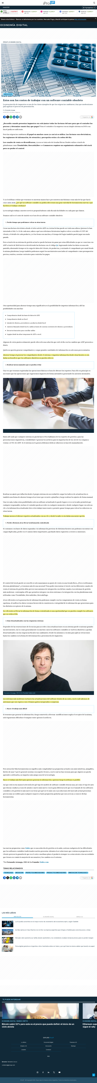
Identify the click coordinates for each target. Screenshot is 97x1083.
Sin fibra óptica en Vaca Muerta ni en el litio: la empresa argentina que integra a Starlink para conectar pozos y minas (52, 930)
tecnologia (8, 873)
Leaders (23, 1049)
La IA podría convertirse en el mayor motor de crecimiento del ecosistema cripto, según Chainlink (46, 922)
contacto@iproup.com (8, 1065)
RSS (48, 1056)
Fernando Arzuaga (10, 110)
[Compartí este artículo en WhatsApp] (10, 117)
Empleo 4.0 (23, 1046)
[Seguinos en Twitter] (54, 1072)
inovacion (19, 873)
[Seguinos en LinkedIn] (48, 1072)
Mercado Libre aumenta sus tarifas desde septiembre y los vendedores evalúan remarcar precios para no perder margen (54, 938)
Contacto (48, 1049)
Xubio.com (44, 862)
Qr (57, 245)
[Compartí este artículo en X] (7, 117)
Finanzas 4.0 (73, 1042)
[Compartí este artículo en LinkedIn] (14, 117)
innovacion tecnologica (78, 873)
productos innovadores (56, 873)
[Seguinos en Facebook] (43, 1072)
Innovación (48, 1046)
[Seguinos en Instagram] (37, 1072)
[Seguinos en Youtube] (59, 1072)
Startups (73, 1046)
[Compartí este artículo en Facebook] (4, 117)
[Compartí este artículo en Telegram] (17, 117)
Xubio (27, 848)
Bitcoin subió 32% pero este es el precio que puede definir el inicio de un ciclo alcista (38, 1025)
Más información (80, 19)
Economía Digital (48, 1042)
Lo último (23, 1042)
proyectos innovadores (35, 873)
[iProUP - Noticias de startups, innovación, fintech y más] (48, 3)
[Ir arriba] (93, 1075)
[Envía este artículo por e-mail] (20, 117)
